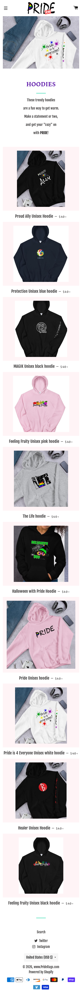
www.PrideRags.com (46, 967)
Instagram (43, 947)
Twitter (43, 941)
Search (41, 932)
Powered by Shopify (41, 972)
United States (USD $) (39, 957)
